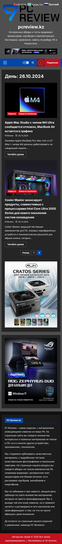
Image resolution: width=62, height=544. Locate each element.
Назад (25, 252)
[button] (5, 62)
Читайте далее (16, 155)
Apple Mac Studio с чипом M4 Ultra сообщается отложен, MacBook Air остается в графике (30, 127)
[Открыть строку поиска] (33, 62)
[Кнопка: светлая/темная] (25, 62)
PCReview (9, 135)
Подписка (52, 62)
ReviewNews (35, 540)
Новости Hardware (27, 113)
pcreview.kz (31, 27)
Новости (12, 113)
